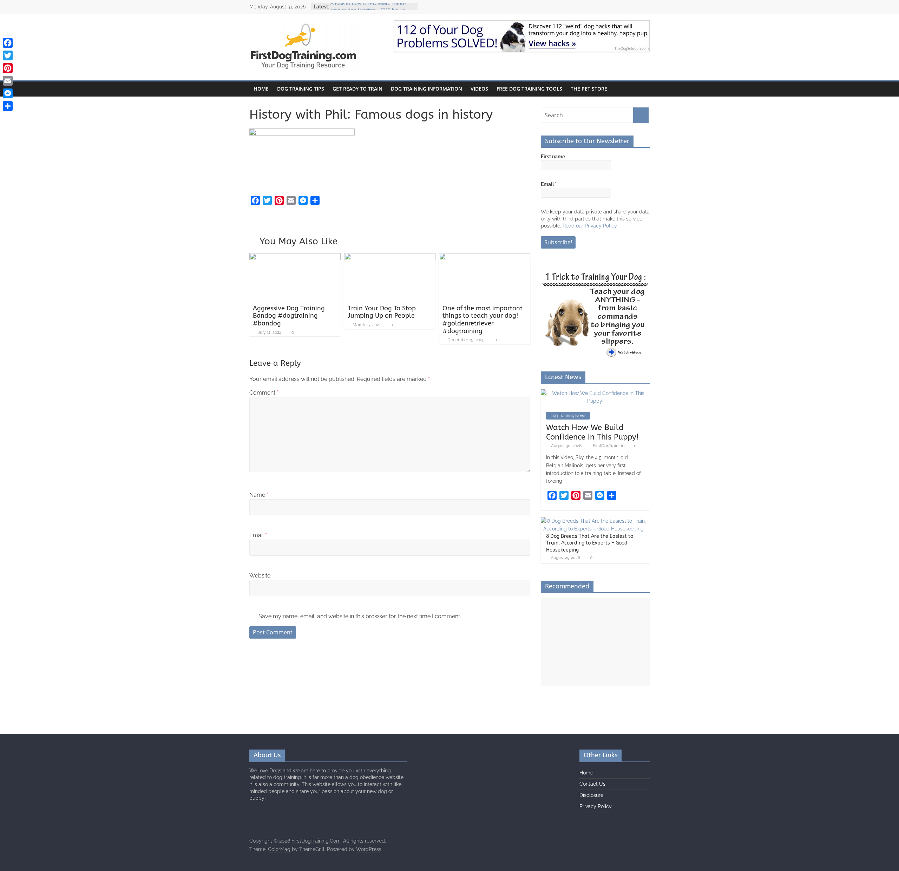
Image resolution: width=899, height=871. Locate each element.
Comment (263, 392)
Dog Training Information (426, 88)
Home (261, 88)
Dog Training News (568, 415)
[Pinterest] (7, 68)
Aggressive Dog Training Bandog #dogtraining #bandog (289, 315)
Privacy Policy (595, 806)
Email (258, 535)
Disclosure (591, 795)
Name (258, 494)
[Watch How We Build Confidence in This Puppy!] (595, 393)
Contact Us (592, 784)
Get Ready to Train (357, 88)
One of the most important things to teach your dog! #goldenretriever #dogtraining (482, 319)
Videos (479, 88)
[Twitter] (7, 55)
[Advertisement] (595, 642)
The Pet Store (589, 88)
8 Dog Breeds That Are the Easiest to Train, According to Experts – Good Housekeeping (589, 543)
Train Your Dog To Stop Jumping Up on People (382, 312)
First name (553, 156)
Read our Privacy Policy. (590, 226)
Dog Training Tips (300, 88)
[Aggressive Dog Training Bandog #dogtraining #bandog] (295, 257)
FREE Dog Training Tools (529, 88)
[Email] (7, 80)
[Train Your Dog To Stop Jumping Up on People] (389, 257)
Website (259, 575)
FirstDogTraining (609, 445)
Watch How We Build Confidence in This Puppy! (592, 432)
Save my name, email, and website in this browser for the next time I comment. (359, 616)
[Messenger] (7, 93)
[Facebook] (7, 43)
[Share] (7, 106)
